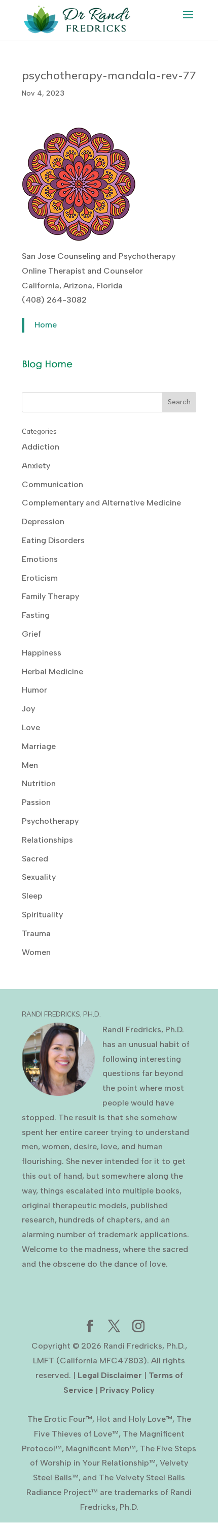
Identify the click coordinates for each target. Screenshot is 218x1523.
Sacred (35, 858)
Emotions (40, 559)
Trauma (36, 933)
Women (36, 952)
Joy (28, 708)
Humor (34, 690)
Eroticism (40, 578)
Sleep (32, 896)
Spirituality (42, 914)
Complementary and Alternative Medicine (101, 502)
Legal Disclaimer (110, 1375)
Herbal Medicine (52, 671)
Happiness (41, 653)
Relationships (47, 840)
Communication (52, 484)
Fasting (36, 615)
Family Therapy (50, 596)
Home (45, 325)
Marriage (39, 746)
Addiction (40, 447)
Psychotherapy (50, 821)
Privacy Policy (127, 1390)
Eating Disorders (53, 540)
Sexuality (39, 877)
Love (31, 727)
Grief (31, 634)
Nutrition (39, 783)
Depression (43, 521)
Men (30, 765)
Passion (36, 802)
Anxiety (36, 465)
